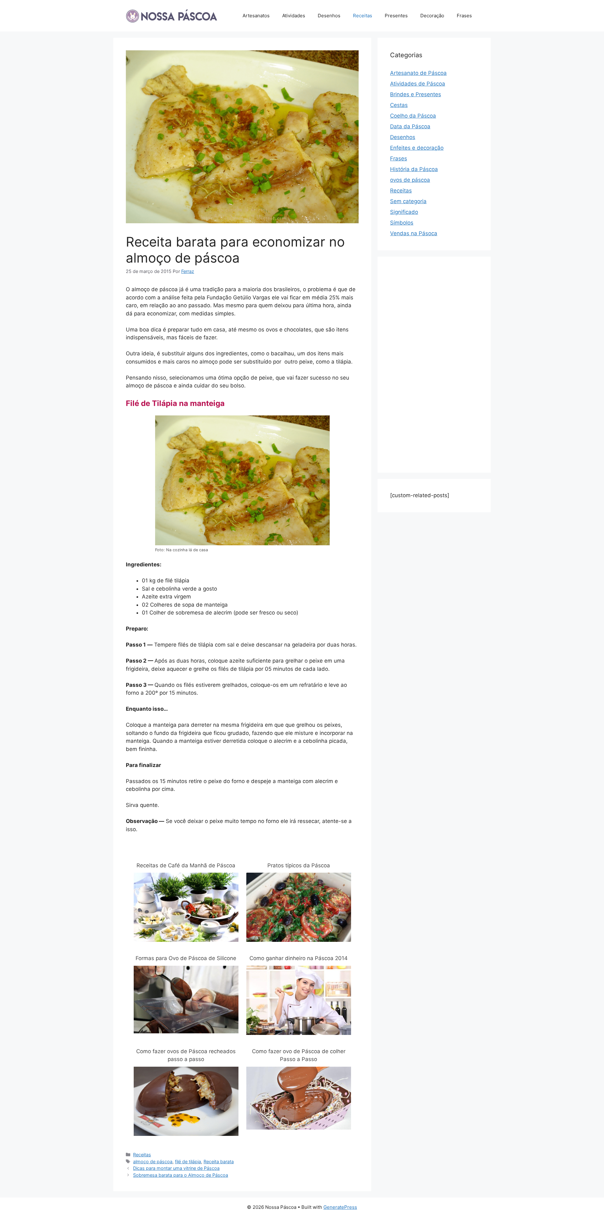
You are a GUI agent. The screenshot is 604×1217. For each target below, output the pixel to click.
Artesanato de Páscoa (418, 73)
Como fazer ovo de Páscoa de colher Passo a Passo (298, 1055)
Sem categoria (408, 201)
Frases (464, 16)
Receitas (362, 16)
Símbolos (401, 223)
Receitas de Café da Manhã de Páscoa (186, 865)
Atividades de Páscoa (417, 84)
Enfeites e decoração (417, 148)
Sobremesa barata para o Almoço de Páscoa (180, 1175)
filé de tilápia (188, 1161)
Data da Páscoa (410, 126)
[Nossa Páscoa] (171, 15)
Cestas (399, 105)
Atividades (293, 16)
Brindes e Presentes (415, 94)
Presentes (396, 16)
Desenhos (329, 16)
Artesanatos (256, 16)
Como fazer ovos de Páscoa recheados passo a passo (186, 1055)
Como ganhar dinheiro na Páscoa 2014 (298, 958)
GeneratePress (340, 1207)
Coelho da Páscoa (413, 116)
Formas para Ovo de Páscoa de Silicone (186, 958)
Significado (404, 212)
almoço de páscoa (152, 1161)
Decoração (432, 16)
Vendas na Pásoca (413, 233)
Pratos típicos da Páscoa (298, 865)
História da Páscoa (414, 169)
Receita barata (219, 1161)
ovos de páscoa (410, 180)
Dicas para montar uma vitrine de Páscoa (176, 1168)
